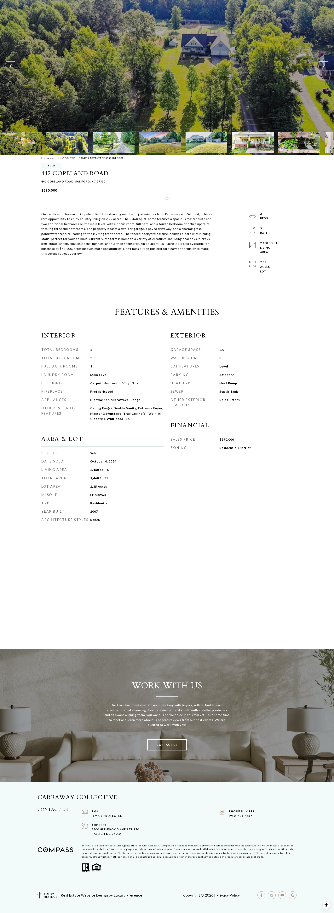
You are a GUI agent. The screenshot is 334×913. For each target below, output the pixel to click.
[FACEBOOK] (261, 895)
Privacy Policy (228, 895)
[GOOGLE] (293, 895)
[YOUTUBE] (282, 895)
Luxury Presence (128, 895)
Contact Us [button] (167, 744)
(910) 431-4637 (240, 815)
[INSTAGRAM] (272, 895)
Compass (166, 845)
